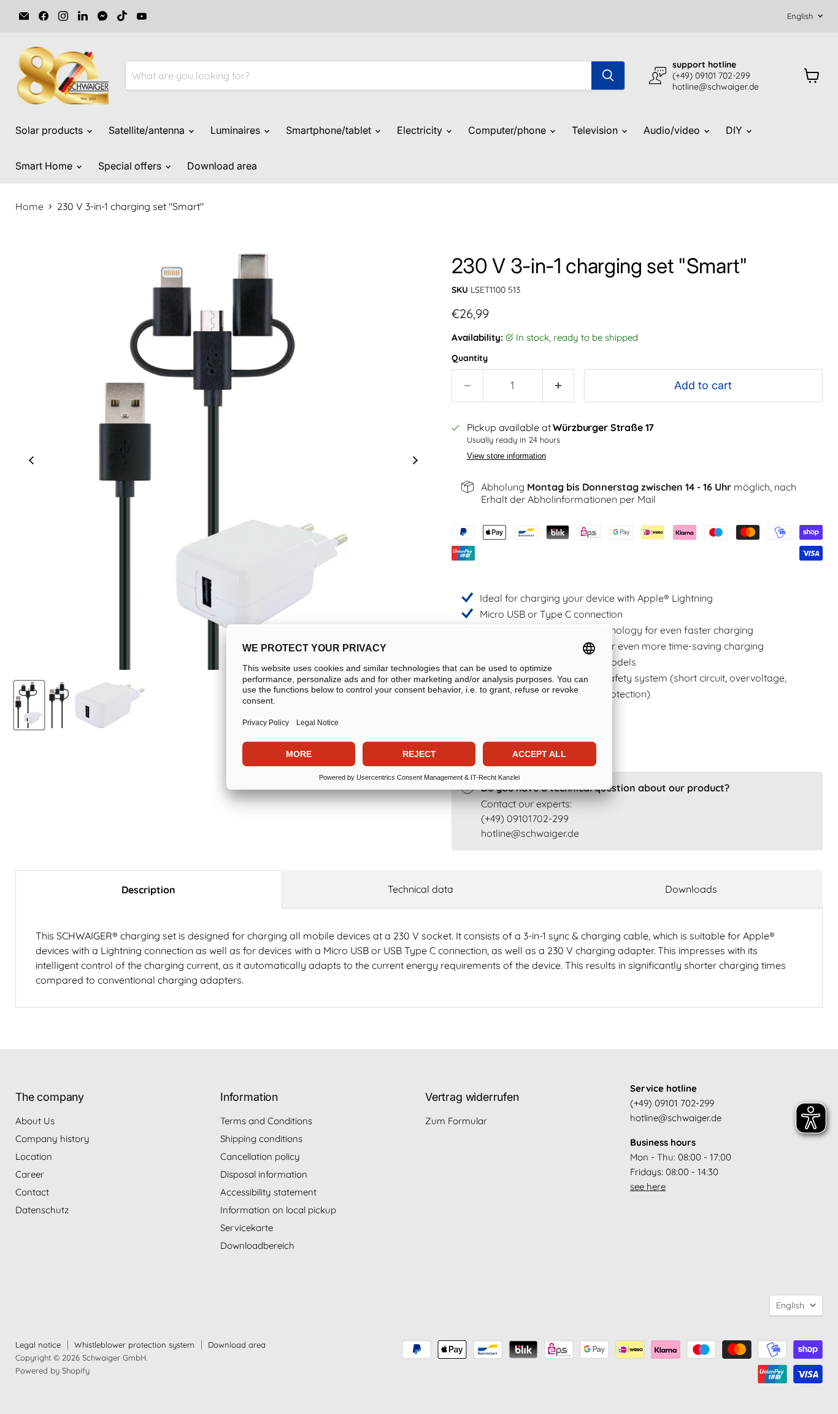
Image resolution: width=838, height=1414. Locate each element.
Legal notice (38, 1345)
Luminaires (236, 130)
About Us (35, 1121)
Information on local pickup (278, 1210)
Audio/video (673, 130)
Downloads (691, 889)
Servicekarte (246, 1227)
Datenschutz (42, 1210)
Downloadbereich (257, 1245)
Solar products (50, 130)
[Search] (608, 75)
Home (29, 206)
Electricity (421, 130)
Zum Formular (456, 1121)
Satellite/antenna (148, 130)
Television (596, 130)
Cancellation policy (260, 1156)
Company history (52, 1138)
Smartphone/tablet (330, 130)
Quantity (470, 358)
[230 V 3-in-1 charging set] (29, 705)
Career (29, 1174)
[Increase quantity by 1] (558, 386)
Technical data (420, 889)
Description (148, 890)
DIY (735, 130)
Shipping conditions (261, 1138)
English (800, 16)
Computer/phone (508, 130)
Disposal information (263, 1174)
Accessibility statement (268, 1192)
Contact (32, 1192)
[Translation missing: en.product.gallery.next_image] (415, 462)
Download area (222, 166)
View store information (506, 456)
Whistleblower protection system (134, 1345)
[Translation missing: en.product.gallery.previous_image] (31, 462)
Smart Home (45, 166)
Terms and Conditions (266, 1121)
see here (648, 1186)
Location (33, 1156)
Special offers (131, 166)
